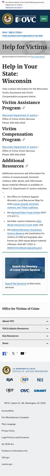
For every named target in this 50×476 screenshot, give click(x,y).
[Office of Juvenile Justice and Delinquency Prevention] (9, 393)
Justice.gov (7, 464)
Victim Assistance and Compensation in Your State (22, 36)
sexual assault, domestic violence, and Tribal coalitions (23, 206)
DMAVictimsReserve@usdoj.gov (24, 247)
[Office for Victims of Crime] (25, 393)
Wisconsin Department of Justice (19, 115)
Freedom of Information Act (15, 451)
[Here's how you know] (25, 5)
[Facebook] (5, 354)
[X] (14, 354)
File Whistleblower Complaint (15, 417)
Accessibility (8, 411)
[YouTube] (23, 354)
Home (4, 32)
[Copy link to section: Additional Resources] (26, 166)
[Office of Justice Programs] (7, 18)
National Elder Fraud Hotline (25, 212)
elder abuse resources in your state (24, 223)
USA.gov (6, 457)
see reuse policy (37, 56)
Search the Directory (15, 283)
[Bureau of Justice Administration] (10, 382)
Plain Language (9, 424)
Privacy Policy (8, 431)
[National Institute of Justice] (40, 382)
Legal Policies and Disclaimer (15, 437)
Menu (44, 19)
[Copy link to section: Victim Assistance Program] (23, 108)
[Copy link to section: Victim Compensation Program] (23, 139)
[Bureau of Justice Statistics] (24, 383)
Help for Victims (15, 32)
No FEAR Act (8, 444)
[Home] (26, 19)
